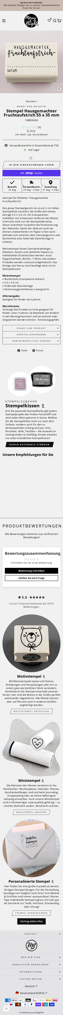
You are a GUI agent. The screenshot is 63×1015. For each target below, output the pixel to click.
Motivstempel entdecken (31, 711)
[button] (29, 127)
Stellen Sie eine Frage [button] (31, 578)
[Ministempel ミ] (31, 747)
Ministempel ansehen (31, 812)
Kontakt (30, 934)
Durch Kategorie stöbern (29, 444)
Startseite (31, 101)
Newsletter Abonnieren (31, 964)
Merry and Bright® (31, 106)
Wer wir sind (31, 957)
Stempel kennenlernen (31, 913)
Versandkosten (40, 134)
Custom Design (30, 979)
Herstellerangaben (31, 334)
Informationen (30, 971)
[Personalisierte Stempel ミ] (31, 848)
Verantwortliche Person (31, 341)
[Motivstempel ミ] (31, 643)
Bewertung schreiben (31, 570)
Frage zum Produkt (31, 328)
